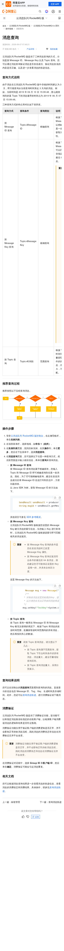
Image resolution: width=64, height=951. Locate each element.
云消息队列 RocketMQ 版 (19, 25)
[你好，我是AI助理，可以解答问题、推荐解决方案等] (46, 11)
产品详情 (30, 49)
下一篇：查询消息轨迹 (51, 801)
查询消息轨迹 (29, 694)
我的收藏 (53, 49)
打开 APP (55, 4)
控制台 (27, 435)
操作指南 (9, 28)
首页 (4, 25)
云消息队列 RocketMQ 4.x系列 (46, 25)
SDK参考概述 (34, 516)
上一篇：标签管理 (11, 801)
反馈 (37, 816)
